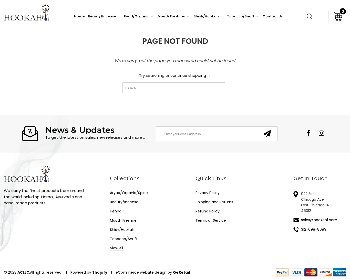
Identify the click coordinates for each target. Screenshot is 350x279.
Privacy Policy (207, 192)
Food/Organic (137, 16)
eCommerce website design (141, 272)
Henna (115, 211)
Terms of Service (210, 220)
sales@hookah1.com (319, 219)
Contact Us (273, 16)
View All (116, 248)
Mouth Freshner (172, 16)
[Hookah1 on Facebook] (309, 133)
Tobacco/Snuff (241, 16)
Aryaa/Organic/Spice (129, 192)
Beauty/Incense (102, 16)
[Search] (310, 16)
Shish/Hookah (206, 16)
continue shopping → (190, 75)
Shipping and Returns (214, 202)
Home (79, 16)
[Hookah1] (27, 12)
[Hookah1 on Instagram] (321, 133)
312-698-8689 (313, 229)
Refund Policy (207, 211)
